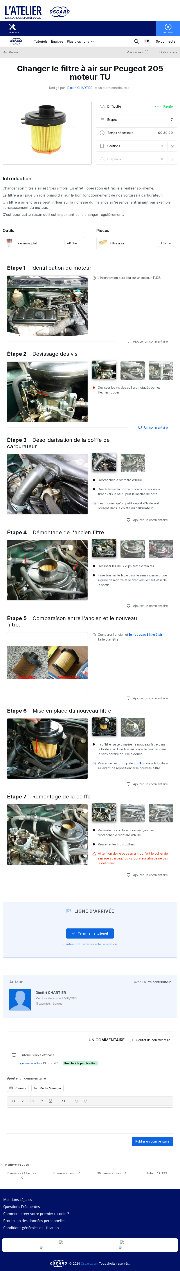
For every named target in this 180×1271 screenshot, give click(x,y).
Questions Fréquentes (21, 1206)
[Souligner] (50, 1101)
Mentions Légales (17, 1199)
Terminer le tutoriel (92, 933)
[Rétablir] (85, 1101)
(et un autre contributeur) (112, 88)
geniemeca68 (30, 1063)
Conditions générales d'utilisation (31, 1227)
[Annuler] (76, 1101)
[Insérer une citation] (63, 1101)
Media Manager (50, 1088)
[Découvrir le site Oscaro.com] (59, 1263)
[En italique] (22, 1101)
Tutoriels (12, 32)
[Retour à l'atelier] (25, 18)
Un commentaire (155, 427)
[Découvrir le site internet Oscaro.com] (58, 18)
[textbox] (90, 1120)
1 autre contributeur (156, 982)
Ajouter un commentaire (150, 341)
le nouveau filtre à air (145, 634)
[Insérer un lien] (41, 1101)
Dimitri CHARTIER (79, 88)
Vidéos (168, 32)
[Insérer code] (32, 1101)
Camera (20, 1088)
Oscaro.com (89, 1263)
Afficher (72, 243)
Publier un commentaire (152, 1141)
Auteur (16, 982)
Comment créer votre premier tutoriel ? (36, 1213)
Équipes (57, 41)
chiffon (139, 763)
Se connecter (166, 41)
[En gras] (13, 1101)
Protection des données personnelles (34, 1220)
